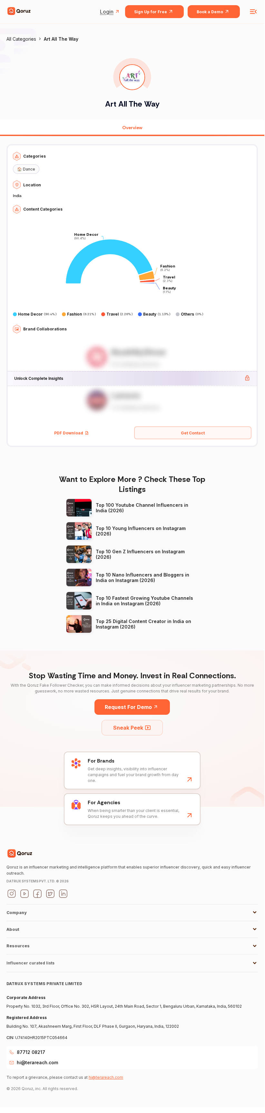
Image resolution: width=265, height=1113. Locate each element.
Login (106, 11)
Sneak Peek (128, 727)
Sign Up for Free (150, 11)
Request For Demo (128, 707)
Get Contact (193, 433)
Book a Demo (210, 11)
